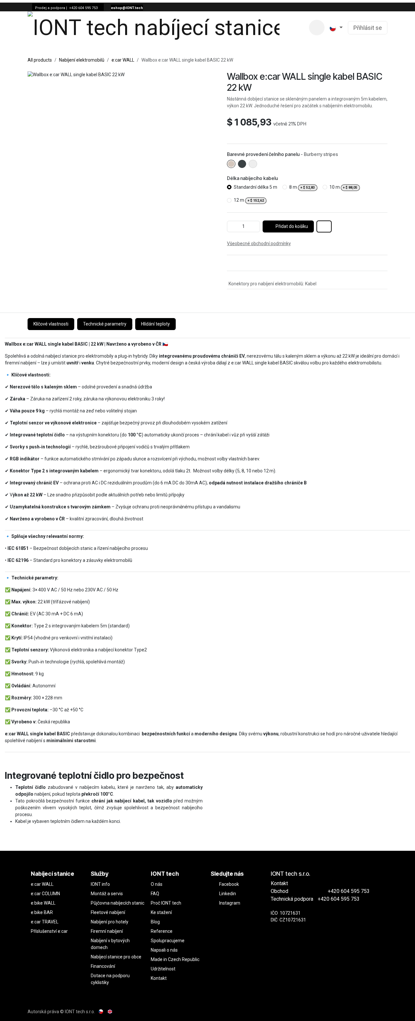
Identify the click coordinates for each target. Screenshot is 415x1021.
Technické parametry (104, 323)
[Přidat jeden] (254, 226)
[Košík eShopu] (317, 27)
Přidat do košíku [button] (291, 226)
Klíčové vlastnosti (50, 323)
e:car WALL (123, 60)
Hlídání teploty (155, 323)
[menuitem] (292, 28)
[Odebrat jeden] (233, 226)
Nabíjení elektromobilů (81, 60)
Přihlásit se (367, 27)
